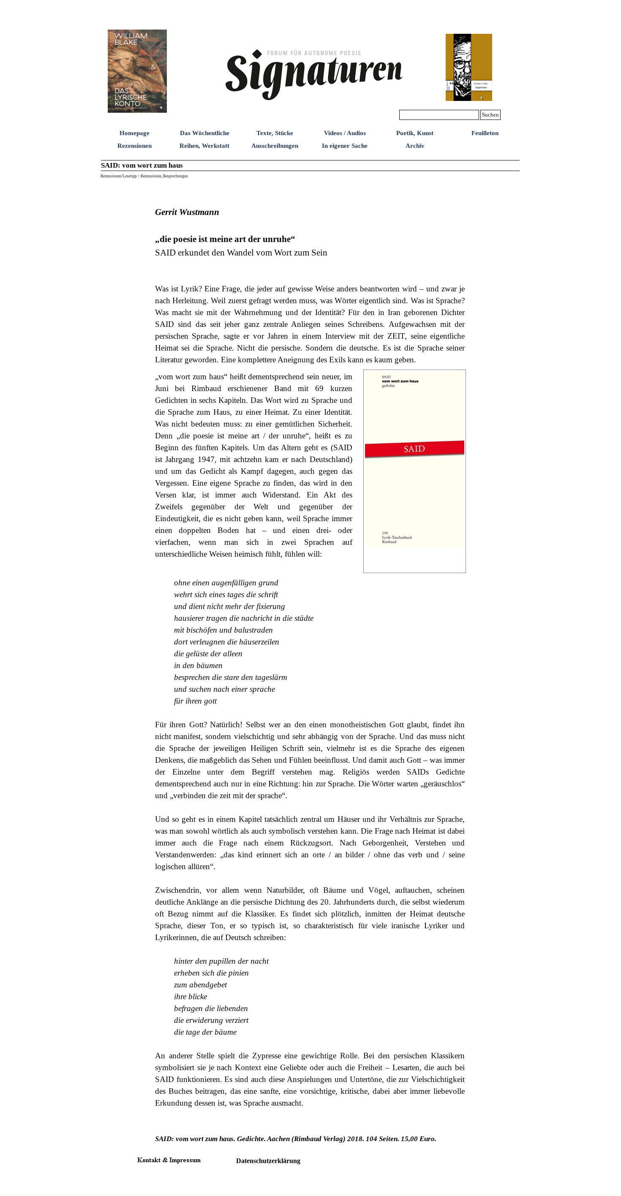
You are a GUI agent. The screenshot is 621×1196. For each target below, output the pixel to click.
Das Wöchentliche (204, 133)
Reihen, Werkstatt (204, 145)
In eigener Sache (345, 145)
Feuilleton (484, 133)
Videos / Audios (345, 133)
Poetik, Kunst (414, 133)
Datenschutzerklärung (268, 1160)
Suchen (490, 114)
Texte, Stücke (274, 133)
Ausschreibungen (274, 145)
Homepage (135, 133)
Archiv (415, 145)
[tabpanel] (310, 274)
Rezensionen (134, 145)
